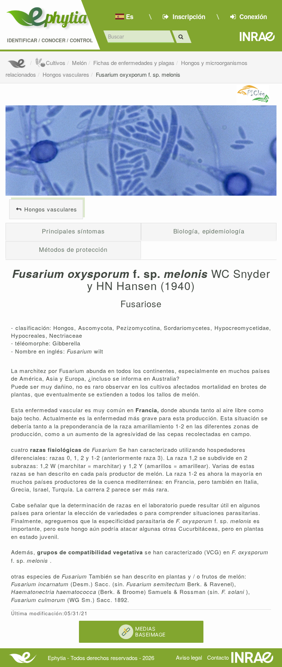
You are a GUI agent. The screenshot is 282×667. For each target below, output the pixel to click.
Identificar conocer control (50, 40)
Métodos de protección (73, 249)
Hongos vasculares (66, 74)
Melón (79, 62)
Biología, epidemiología (209, 230)
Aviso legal (189, 657)
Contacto (218, 657)
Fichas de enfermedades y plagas (133, 62)
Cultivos (55, 62)
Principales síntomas (73, 230)
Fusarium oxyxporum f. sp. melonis (138, 74)
